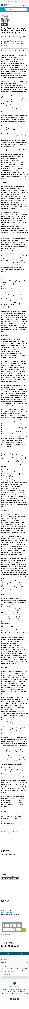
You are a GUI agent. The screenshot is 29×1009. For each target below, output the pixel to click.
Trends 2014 (4, 936)
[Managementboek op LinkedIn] (11, 999)
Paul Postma (4, 36)
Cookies (13, 991)
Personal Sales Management (5, 901)
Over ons (26, 993)
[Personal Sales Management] (6, 890)
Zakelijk (3, 962)
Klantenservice (5, 959)
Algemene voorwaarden (20, 989)
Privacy (9, 991)
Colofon (5, 991)
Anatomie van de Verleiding (6, 851)
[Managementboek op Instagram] (18, 999)
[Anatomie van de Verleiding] (6, 840)
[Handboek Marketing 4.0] (6, 866)
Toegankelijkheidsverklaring (7, 993)
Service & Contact (19, 993)
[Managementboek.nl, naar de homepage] (5, 5)
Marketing (4, 13)
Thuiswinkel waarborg (9, 989)
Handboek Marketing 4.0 (8, 876)
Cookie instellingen (21, 991)
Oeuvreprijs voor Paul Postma (11, 914)
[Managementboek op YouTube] (14, 999)
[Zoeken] (26, 9)
